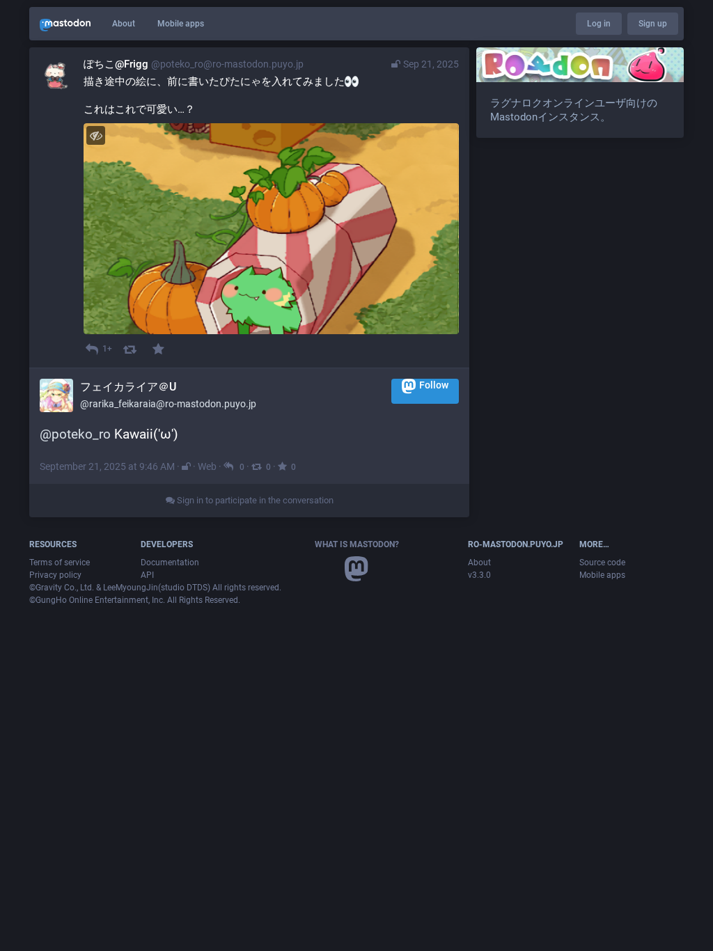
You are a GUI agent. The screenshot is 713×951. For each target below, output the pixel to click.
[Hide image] (95, 135)
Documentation (170, 562)
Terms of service (59, 562)
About (123, 24)
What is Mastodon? (357, 544)
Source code (602, 562)
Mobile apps (180, 24)
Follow (433, 385)
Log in (599, 24)
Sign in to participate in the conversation (254, 500)
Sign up (652, 24)
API (147, 575)
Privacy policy (55, 575)
